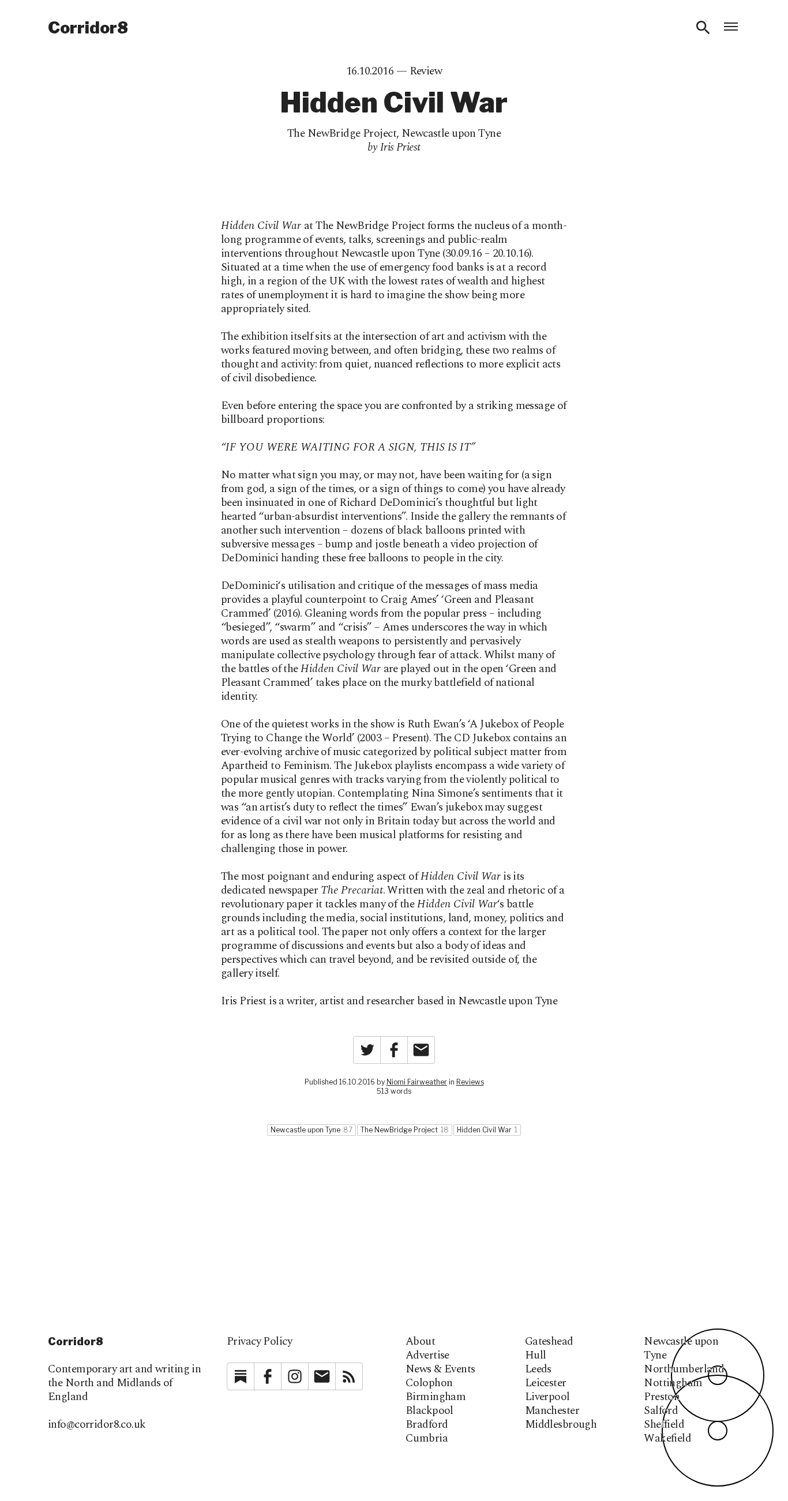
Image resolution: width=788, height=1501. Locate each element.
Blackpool (429, 1411)
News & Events (440, 1369)
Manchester (552, 1411)
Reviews (470, 1082)
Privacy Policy (259, 1341)
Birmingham (436, 1397)
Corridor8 (88, 27)
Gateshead (549, 1342)
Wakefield (667, 1439)
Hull (535, 1356)
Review (426, 71)
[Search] (703, 28)
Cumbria (427, 1439)
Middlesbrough (561, 1425)
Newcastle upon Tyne (451, 133)
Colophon (429, 1383)
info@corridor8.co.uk (97, 1424)
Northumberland (684, 1369)
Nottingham (673, 1383)
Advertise (427, 1356)
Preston (662, 1397)
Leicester (545, 1383)
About (420, 1342)
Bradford (427, 1425)
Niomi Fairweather (417, 1082)
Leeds (538, 1369)
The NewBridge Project (341, 133)
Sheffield (664, 1425)
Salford (661, 1411)
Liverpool (547, 1397)
